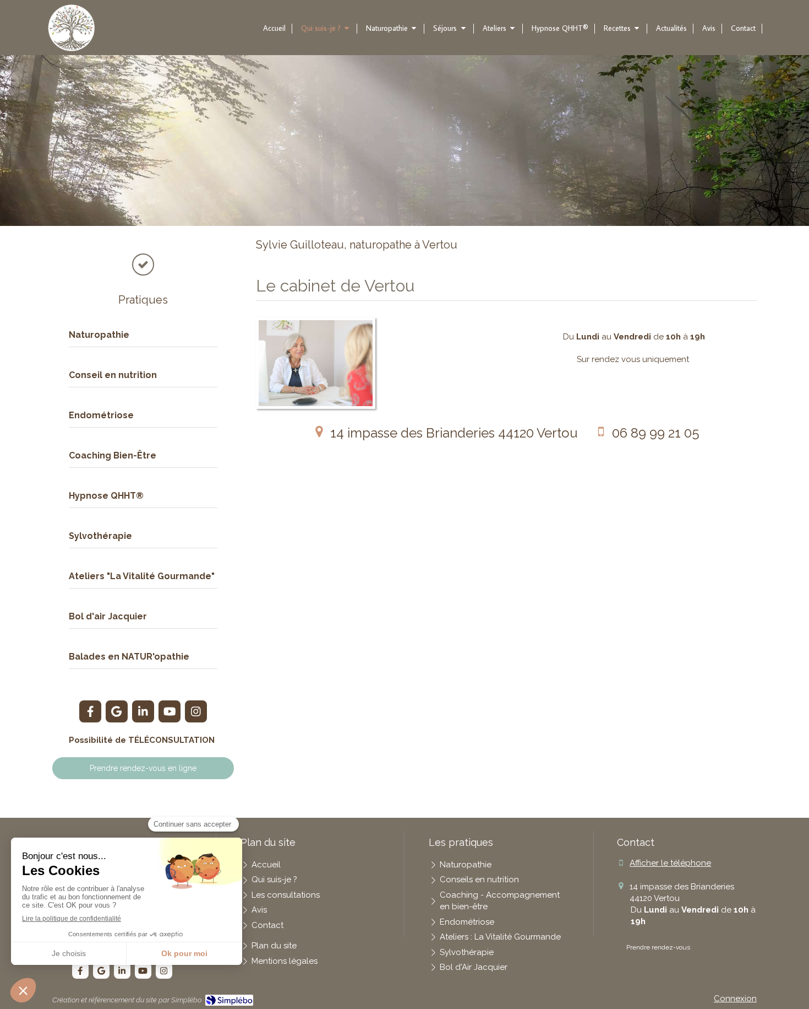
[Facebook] (90, 711)
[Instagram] (196, 711)
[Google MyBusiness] (117, 711)
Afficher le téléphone (670, 863)
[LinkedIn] (143, 711)
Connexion (735, 998)
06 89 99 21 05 (655, 433)
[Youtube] (169, 711)
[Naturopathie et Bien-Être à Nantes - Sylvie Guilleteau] (71, 28)
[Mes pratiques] (143, 262)
